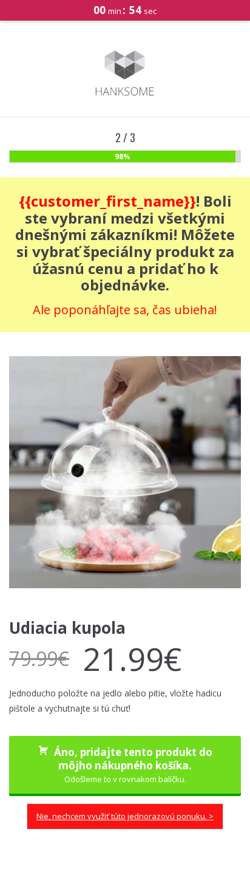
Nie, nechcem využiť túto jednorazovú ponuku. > (125, 816)
